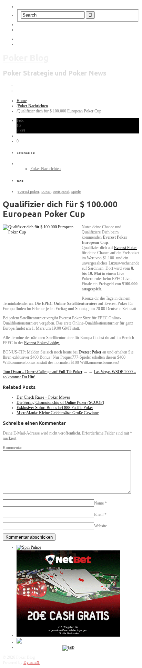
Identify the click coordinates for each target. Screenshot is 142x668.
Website (100, 526)
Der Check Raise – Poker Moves (43, 397)
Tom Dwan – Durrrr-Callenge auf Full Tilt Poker (42, 371)
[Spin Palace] (29, 547)
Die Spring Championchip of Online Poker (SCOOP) (60, 402)
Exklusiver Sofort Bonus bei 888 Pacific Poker (55, 407)
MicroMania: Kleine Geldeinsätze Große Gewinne (58, 412)
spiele (76, 191)
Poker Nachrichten (33, 105)
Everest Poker (125, 247)
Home (22, 100)
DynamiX (31, 662)
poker (46, 191)
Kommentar (12, 447)
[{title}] (68, 647)
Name (99, 503)
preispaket (61, 191)
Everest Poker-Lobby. (42, 342)
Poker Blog (26, 58)
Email (98, 514)
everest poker (28, 191)
